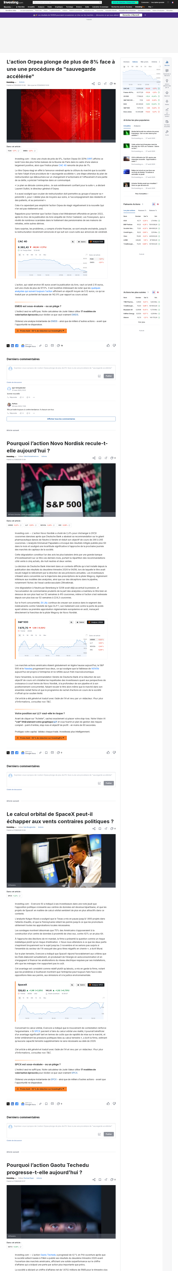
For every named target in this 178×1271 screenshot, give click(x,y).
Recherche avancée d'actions (122, 7)
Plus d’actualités (141, 194)
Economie (100, 10)
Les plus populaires (26, 10)
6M (32, 255)
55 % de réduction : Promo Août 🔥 (125, 2)
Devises (126, 62)
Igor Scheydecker (19, 388)
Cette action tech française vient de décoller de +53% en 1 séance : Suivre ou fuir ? (145, 146)
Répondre (13, 397)
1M (27, 255)
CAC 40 (62, 165)
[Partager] (93, 83)
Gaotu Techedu (48, 1255)
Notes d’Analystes (158, 10)
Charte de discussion (14, 382)
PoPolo (14, 404)
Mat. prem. (145, 62)
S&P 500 (127, 108)
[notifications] (168, 2)
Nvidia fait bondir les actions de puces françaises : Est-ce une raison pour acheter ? (145, 133)
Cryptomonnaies (55, 10)
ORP (89, 158)
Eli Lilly (44, 602)
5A (40, 255)
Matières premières (75, 10)
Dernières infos (11, 10)
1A (36, 255)
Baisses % (153, 210)
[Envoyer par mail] (52, 345)
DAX (125, 104)
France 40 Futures (130, 92)
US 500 (126, 96)
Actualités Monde (111, 10)
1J (19, 255)
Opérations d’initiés (144, 10)
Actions (64, 10)
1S (23, 255)
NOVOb (95, 668)
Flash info (38, 10)
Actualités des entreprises (127, 10)
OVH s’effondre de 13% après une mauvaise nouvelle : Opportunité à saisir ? (144, 159)
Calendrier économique (100, 7)
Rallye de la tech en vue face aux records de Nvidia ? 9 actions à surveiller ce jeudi (143, 172)
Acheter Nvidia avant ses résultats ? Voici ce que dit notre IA (144, 184)
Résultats (169, 10)
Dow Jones (128, 112)
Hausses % (142, 210)
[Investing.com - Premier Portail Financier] (13, 2)
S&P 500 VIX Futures (131, 100)
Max (44, 255)
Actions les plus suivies (135, 292)
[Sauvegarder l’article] (99, 83)
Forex (45, 10)
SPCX (37, 1031)
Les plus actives (129, 210)
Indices (135, 62)
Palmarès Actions (132, 204)
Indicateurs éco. (89, 10)
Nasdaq (28, 668)
